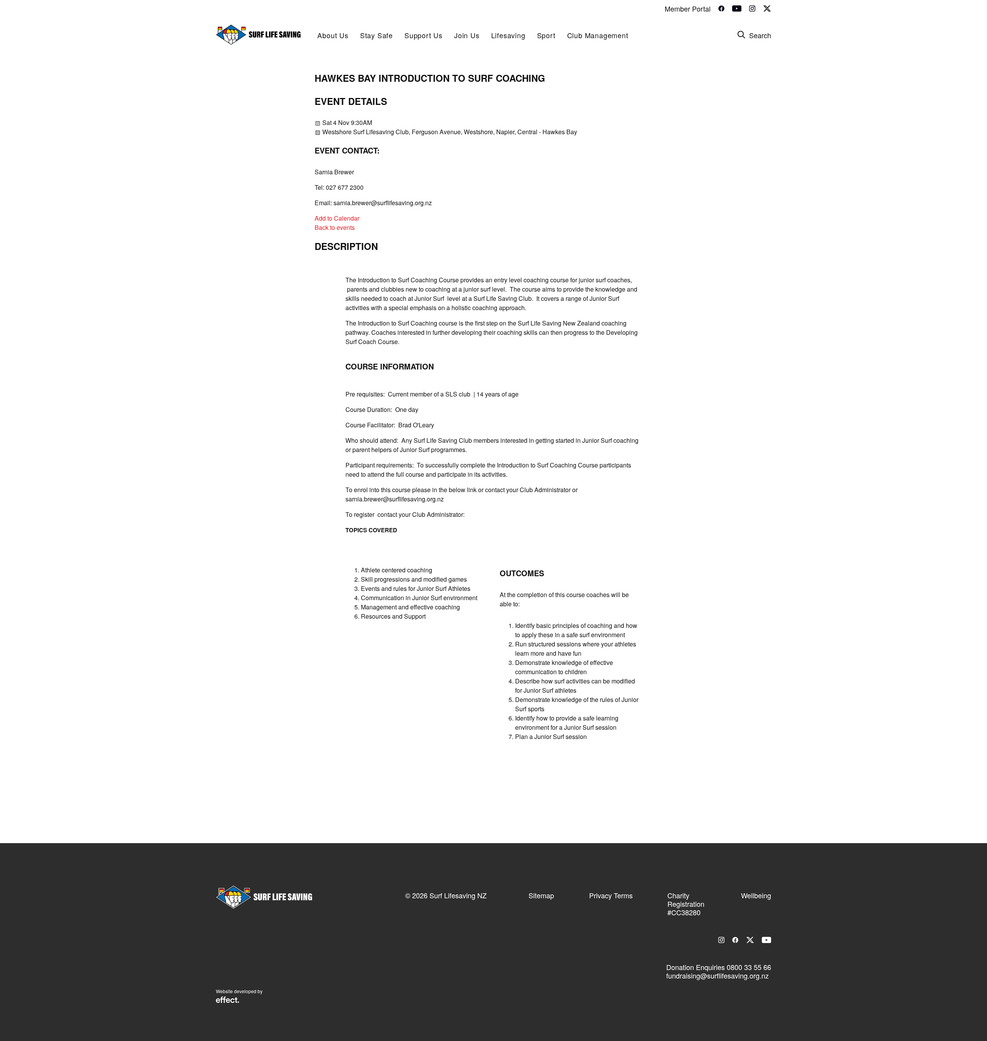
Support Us (423, 35)
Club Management (597, 35)
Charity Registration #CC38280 (685, 903)
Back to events (335, 227)
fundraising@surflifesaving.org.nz (717, 975)
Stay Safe (376, 35)
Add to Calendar (337, 218)
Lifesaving (508, 35)
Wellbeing (756, 895)
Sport (546, 35)
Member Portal (688, 8)
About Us (332, 35)
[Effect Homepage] (227, 1000)
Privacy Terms (611, 895)
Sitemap (541, 895)
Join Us (467, 35)
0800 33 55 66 (749, 967)
